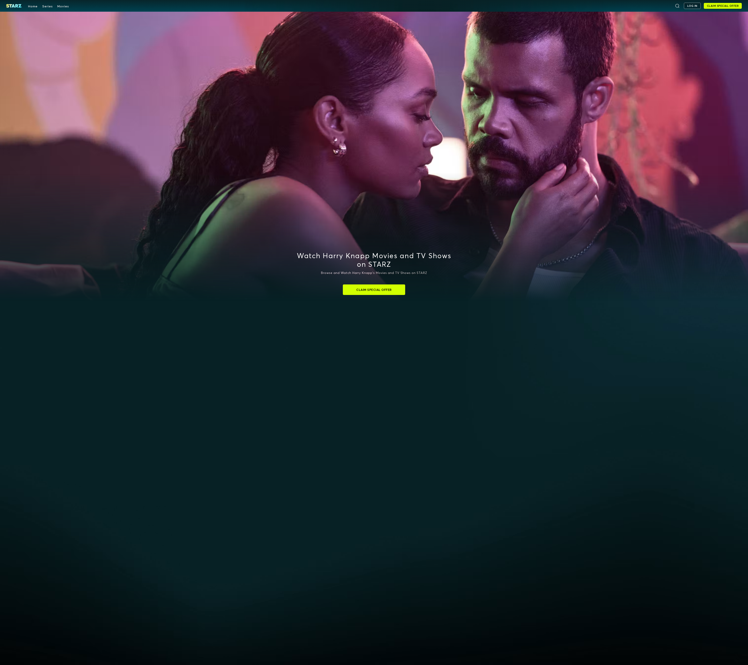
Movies (63, 6)
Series (47, 6)
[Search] (677, 6)
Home (33, 6)
